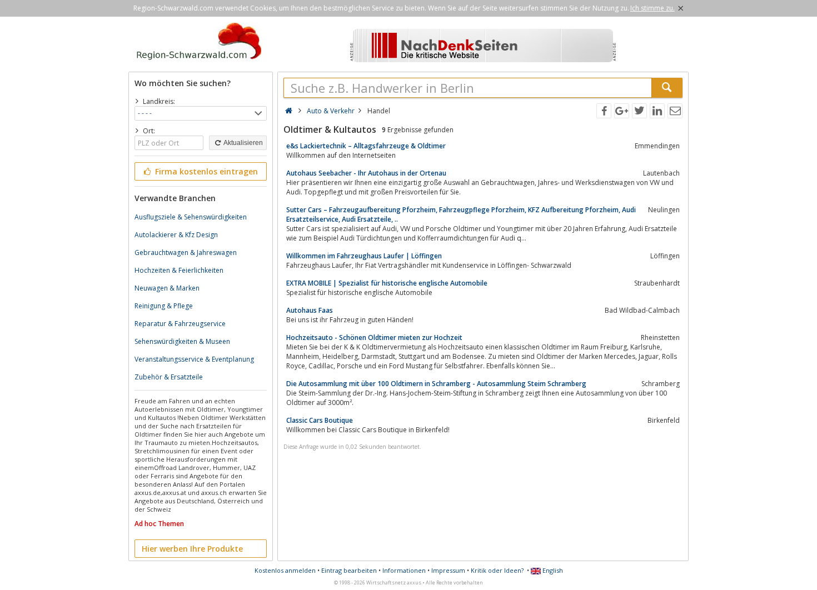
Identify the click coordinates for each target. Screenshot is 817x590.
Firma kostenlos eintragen (205, 171)
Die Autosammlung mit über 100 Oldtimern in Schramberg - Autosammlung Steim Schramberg (436, 383)
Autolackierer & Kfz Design (176, 234)
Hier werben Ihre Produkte (192, 548)
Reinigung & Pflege (163, 306)
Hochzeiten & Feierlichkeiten (178, 270)
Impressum (448, 570)
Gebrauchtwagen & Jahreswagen (185, 252)
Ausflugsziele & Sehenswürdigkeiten (190, 217)
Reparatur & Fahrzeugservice (180, 323)
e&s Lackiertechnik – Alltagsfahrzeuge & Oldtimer (366, 146)
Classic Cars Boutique (319, 420)
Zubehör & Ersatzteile (168, 377)
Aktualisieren (242, 143)
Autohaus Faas (309, 310)
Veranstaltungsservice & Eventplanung (194, 359)
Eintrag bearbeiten (349, 570)
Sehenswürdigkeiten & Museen (182, 341)
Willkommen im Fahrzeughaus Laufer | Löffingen (364, 256)
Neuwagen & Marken (167, 288)
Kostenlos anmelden (285, 570)
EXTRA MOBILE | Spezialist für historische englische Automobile (386, 283)
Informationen (404, 570)
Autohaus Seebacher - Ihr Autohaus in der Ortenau (366, 173)
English (552, 570)
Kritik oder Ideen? (497, 570)
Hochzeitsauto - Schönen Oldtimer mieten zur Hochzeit (374, 337)
